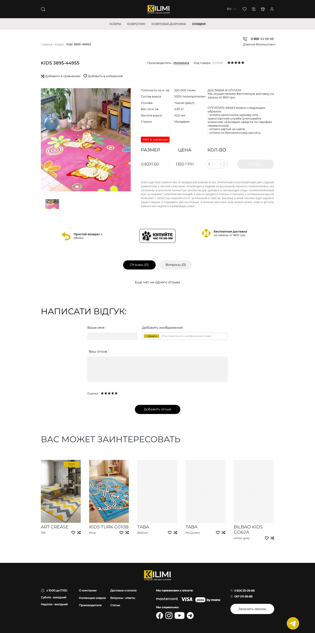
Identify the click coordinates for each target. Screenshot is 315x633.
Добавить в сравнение (62, 76)
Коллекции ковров (92, 598)
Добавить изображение (162, 328)
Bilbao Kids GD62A (248, 529)
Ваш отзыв (99, 351)
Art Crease (55, 527)
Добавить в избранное (105, 76)
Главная (46, 44)
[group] (86, 139)
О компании (88, 590)
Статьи (115, 605)
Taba (143, 527)
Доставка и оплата (123, 590)
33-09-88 (262, 39)
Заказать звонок (252, 609)
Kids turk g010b (109, 527)
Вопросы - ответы (122, 598)
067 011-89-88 (243, 596)
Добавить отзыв (157, 409)
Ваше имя (97, 328)
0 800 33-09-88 (244, 590)
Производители (90, 605)
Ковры (59, 44)
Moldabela (181, 63)
